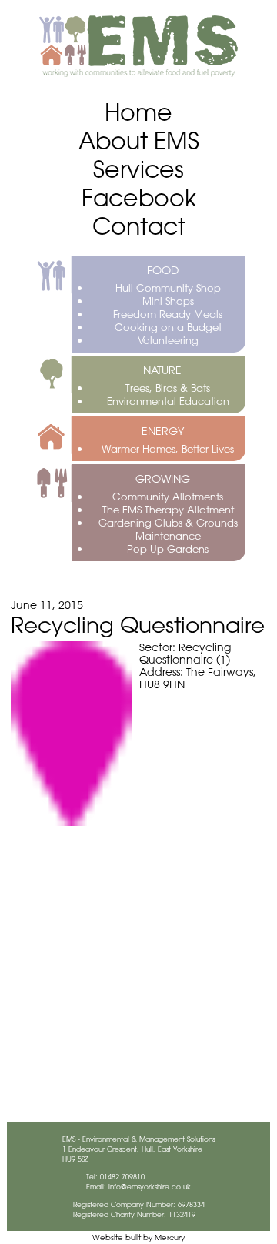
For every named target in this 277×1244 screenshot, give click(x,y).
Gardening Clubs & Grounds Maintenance (168, 529)
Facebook (139, 197)
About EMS (138, 140)
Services (138, 169)
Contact (138, 226)
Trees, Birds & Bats (167, 387)
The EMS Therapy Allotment (168, 509)
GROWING (162, 479)
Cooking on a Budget (168, 326)
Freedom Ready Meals (167, 313)
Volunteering (168, 339)
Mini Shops (168, 300)
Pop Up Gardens (168, 548)
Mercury (170, 1237)
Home (138, 112)
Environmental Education (168, 400)
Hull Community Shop (168, 287)
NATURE (162, 370)
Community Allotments (167, 496)
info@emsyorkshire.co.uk (149, 1187)
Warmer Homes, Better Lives (168, 448)
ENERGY (163, 431)
